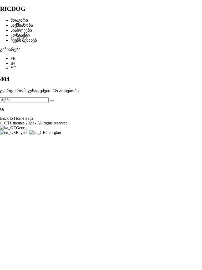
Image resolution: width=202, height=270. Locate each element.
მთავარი (19, 20)
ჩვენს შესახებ (24, 40)
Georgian (24, 128)
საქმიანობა (22, 25)
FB (13, 58)
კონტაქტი (20, 35)
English (22, 132)
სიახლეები (21, 30)
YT (13, 68)
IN (13, 63)
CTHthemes (14, 123)
